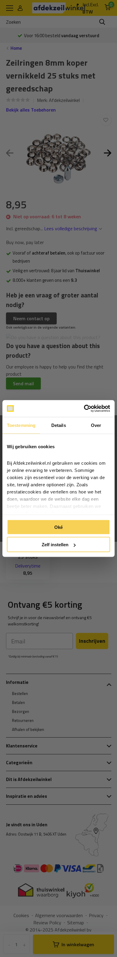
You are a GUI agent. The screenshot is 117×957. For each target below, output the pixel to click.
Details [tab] (58, 425)
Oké (58, 526)
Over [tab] (96, 425)
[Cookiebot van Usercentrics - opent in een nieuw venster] (84, 409)
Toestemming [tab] (21, 425)
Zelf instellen (55, 544)
